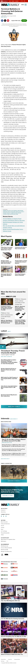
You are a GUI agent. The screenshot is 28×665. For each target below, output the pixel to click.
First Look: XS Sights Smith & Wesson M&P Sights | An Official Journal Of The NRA (20, 322)
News (2, 17)
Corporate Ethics (17, 659)
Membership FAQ (4, 549)
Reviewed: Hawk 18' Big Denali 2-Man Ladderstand (9, 395)
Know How (4, 442)
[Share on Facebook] (2, 20)
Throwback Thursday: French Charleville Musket (13, 351)
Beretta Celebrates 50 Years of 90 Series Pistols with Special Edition (8, 370)
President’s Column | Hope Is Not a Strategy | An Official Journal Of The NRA (7, 308)
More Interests (13, 419)
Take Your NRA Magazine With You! (10, 601)
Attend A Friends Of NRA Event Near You (12, 654)
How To (8, 442)
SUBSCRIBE (7, 495)
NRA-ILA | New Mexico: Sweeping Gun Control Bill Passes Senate (6, 322)
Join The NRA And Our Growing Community (12, 618)
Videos (2, 534)
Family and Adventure (5, 523)
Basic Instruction (6, 421)
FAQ (7, 661)
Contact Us (3, 510)
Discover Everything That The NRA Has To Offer (13, 636)
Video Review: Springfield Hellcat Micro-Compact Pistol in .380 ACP (9, 387)
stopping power (6, 214)
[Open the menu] (25, 4)
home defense (20, 210)
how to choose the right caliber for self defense (13, 212)
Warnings (2, 661)
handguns (5, 211)
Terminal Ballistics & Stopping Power (12, 219)
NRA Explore (3, 541)
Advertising (3, 512)
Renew (13, 1)
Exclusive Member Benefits (6, 548)
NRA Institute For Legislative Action (8, 539)
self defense (14, 210)
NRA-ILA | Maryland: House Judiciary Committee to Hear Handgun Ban (20, 308)
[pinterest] (8, 20)
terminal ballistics (7, 210)
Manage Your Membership (6, 551)
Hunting (2, 527)
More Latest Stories (17, 406)
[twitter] (5, 20)
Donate (16, 1)
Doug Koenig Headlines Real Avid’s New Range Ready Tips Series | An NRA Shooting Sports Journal (13, 449)
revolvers (13, 211)
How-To (5, 17)
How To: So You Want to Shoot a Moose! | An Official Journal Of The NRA (14, 440)
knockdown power (14, 214)
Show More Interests (17, 481)
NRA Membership (4, 546)
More (9, 331)
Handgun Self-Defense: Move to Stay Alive (14, 220)
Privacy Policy (3, 659)
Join (10, 1)
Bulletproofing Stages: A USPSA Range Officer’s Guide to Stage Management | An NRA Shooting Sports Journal (14, 454)
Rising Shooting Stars (5, 533)
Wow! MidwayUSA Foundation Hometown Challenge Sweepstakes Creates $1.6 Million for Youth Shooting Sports (9, 361)
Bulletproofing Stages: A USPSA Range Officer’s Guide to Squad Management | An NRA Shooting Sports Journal (14, 445)
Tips (11, 442)
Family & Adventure (8, 356)
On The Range (4, 531)
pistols (9, 211)
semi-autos (18, 211)
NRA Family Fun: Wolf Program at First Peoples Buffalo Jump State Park (9, 379)
